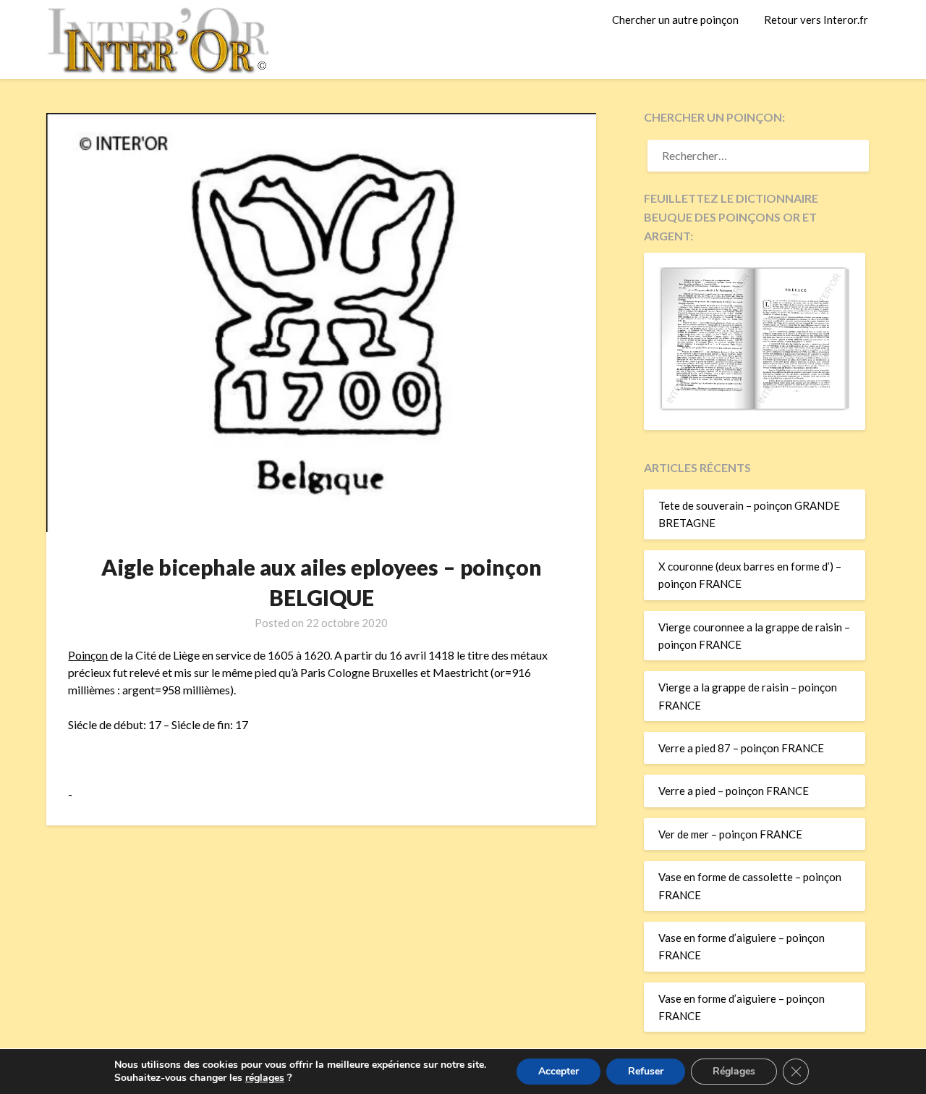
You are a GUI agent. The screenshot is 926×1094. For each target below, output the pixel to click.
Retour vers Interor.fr (816, 19)
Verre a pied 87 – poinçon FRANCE (741, 747)
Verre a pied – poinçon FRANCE (733, 790)
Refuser (645, 1071)
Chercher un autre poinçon (675, 19)
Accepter (558, 1071)
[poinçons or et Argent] (754, 406)
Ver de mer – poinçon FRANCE (730, 834)
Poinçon (88, 655)
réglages (264, 1078)
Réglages (734, 1071)
